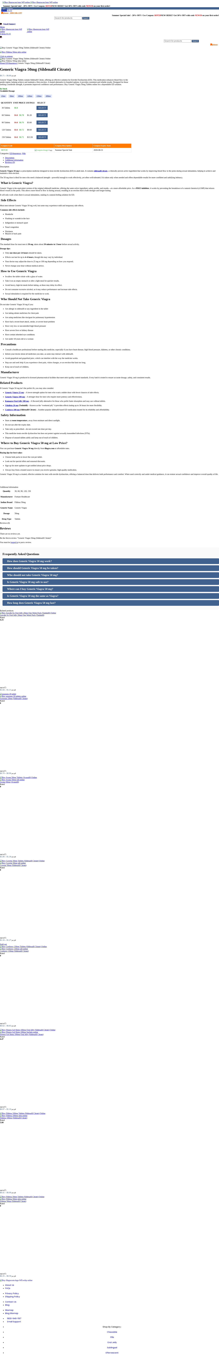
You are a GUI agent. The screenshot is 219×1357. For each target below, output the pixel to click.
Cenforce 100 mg (12, 410)
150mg (38, 96)
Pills (24, 153)
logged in (14, 542)
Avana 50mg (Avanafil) (9, 782)
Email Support (9, 24)
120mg (29, 96)
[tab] (112, 158)
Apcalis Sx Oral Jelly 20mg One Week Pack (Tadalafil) (22, 615)
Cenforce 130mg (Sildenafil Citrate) (14, 951)
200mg (48, 96)
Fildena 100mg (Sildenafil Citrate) (13, 1118)
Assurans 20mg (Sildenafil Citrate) (14, 698)
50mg (12, 96)
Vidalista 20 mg (11, 405)
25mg (3, 96)
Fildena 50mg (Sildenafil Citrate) (13, 1201)
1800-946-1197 (15, 13)
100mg (20, 96)
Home (2, 63)
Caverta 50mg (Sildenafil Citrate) (13, 865)
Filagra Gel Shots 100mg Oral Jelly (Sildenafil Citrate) (21, 1034)
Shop (2, 21)
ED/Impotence (11, 63)
